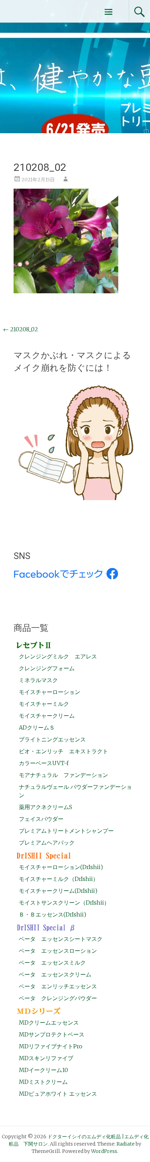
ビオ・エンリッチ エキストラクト (63, 751)
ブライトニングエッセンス (52, 739)
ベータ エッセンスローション (58, 950)
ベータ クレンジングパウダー (58, 998)
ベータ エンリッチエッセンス (58, 986)
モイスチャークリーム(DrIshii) (58, 890)
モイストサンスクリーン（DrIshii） (64, 902)
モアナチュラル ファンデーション (63, 774)
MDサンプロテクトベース (51, 1034)
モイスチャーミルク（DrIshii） (58, 878)
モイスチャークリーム (47, 715)
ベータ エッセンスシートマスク (61, 938)
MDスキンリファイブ (46, 1058)
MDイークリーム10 (43, 1069)
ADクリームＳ (37, 727)
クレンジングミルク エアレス (58, 656)
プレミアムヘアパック (47, 842)
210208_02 (20, 329)
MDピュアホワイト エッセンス (58, 1093)
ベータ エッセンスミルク (52, 962)
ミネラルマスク (38, 680)
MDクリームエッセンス (49, 1022)
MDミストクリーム (43, 1081)
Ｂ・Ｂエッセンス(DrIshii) (52, 914)
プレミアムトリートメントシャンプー (66, 830)
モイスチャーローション (49, 691)
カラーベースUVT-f (44, 763)
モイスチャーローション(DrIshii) (61, 866)
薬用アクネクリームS (45, 806)
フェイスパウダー (41, 818)
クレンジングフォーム (47, 668)
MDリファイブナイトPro (50, 1046)
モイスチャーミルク (44, 703)
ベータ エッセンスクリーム (55, 974)
